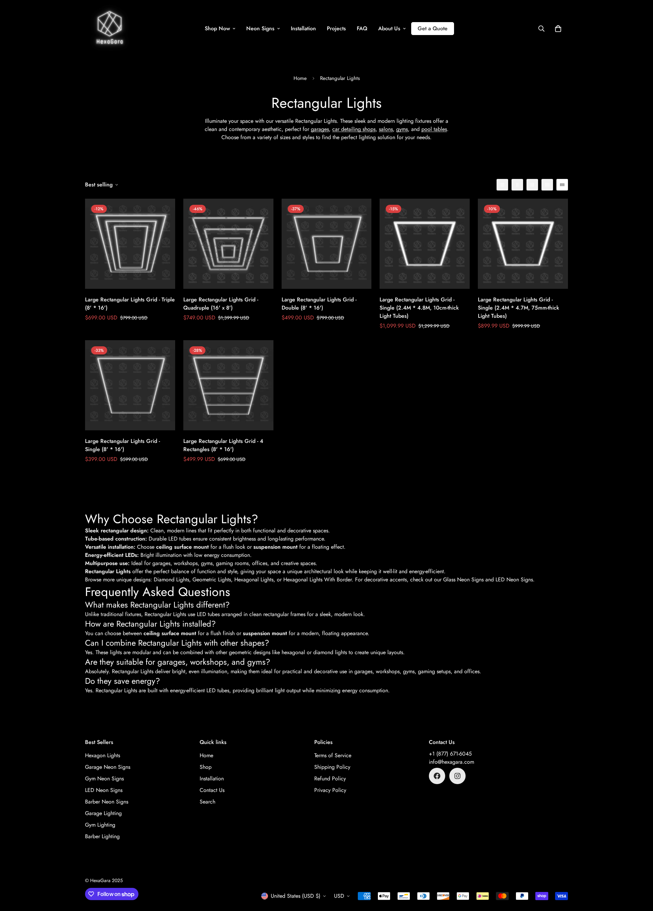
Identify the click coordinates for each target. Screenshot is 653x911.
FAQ (362, 28)
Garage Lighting (103, 813)
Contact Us (212, 790)
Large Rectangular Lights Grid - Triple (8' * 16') (130, 304)
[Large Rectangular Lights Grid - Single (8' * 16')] (130, 385)
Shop (206, 767)
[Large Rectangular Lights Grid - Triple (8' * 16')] (130, 244)
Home (300, 78)
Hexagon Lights (102, 755)
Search (207, 802)
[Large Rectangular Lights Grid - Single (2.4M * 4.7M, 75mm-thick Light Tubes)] (523, 244)
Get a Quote (433, 28)
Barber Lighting (102, 836)
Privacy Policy (330, 790)
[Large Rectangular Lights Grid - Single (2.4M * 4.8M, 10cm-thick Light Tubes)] (425, 244)
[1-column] (502, 185)
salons (386, 129)
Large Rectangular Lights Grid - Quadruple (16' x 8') (220, 304)
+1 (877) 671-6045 (450, 754)
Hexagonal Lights (253, 579)
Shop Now (217, 28)
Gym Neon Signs (104, 778)
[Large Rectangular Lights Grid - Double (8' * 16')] (327, 244)
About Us (389, 28)
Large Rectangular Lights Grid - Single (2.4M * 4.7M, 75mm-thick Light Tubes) (518, 308)
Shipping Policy (332, 767)
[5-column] (562, 185)
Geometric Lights (211, 579)
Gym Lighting (100, 825)
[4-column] (547, 185)
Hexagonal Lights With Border (317, 579)
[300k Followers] (437, 776)
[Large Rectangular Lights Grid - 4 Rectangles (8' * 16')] (228, 385)
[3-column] (532, 185)
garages (320, 129)
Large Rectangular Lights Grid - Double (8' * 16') (319, 304)
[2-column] (517, 185)
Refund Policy (330, 778)
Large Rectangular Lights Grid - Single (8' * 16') (122, 445)
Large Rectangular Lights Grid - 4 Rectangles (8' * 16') (223, 445)
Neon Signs (260, 28)
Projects (336, 28)
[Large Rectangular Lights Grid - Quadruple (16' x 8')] (228, 244)
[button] (558, 28)
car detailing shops (353, 129)
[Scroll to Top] (640, 874)
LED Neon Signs (514, 579)
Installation (303, 28)
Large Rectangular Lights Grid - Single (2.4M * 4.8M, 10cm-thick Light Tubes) (419, 308)
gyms (402, 129)
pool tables (434, 129)
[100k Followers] (457, 776)
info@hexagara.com (451, 762)
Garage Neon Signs (107, 767)
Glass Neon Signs (463, 579)
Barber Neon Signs (106, 802)
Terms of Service (332, 755)
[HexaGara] (109, 28)
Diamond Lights (171, 579)
